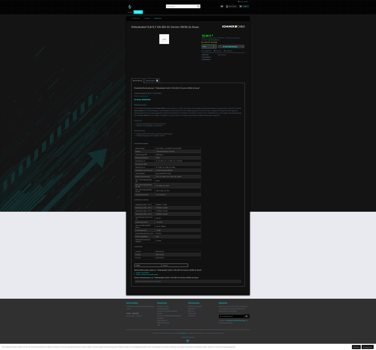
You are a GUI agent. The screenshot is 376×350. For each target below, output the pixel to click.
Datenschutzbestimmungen (236, 320)
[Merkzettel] (222, 6)
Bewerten (229, 51)
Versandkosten (183, 333)
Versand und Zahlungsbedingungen (169, 316)
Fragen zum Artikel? (142, 273)
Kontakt (159, 313)
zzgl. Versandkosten (213, 40)
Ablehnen (356, 347)
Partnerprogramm (163, 309)
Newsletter (191, 309)
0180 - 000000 (132, 313)
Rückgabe (160, 318)
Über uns (191, 311)
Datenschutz (192, 313)
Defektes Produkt (163, 306)
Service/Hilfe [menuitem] (243, 2)
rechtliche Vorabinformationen (167, 311)
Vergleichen (207, 51)
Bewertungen (152, 81)
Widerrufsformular (163, 323)
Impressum (191, 316)
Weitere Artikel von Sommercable (147, 274)
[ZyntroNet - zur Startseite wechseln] (129, 6)
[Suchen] (198, 6)
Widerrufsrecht (162, 320)
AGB (158, 325)
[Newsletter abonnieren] (246, 316)
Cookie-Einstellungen (195, 306)
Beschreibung (137, 81)
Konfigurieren (367, 347)
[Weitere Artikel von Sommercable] (233, 28)
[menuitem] (183, 6)
